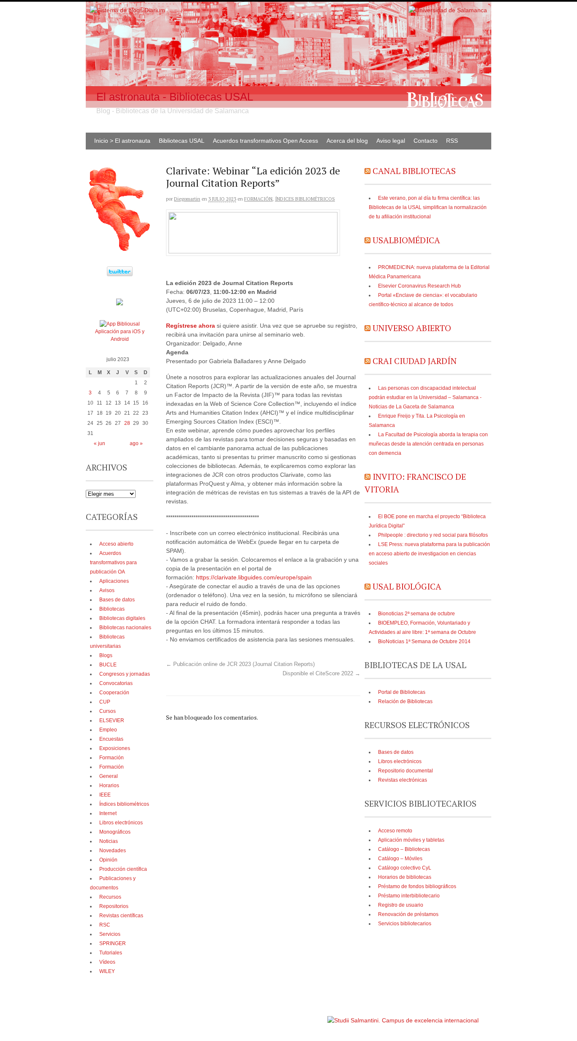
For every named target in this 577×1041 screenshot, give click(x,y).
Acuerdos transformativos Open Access (265, 140)
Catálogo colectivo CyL (404, 868)
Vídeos (107, 962)
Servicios (109, 934)
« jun (99, 443)
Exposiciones (114, 748)
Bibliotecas (112, 609)
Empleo (108, 730)
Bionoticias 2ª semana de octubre (416, 614)
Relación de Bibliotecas (405, 701)
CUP (104, 702)
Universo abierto (412, 328)
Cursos (107, 711)
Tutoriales (110, 953)
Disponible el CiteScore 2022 (321, 674)
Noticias (108, 841)
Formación (258, 199)
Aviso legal (390, 140)
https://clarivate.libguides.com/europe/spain (254, 577)
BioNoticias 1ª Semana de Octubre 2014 (424, 641)
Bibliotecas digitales (122, 618)
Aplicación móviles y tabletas (411, 840)
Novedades (112, 850)
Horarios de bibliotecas (404, 877)
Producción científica (123, 869)
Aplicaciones (114, 581)
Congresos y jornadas (124, 674)
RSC (104, 925)
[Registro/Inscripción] (253, 251)
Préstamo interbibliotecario (409, 896)
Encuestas (111, 739)
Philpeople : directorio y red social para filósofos (433, 535)
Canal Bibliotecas (414, 171)
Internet (108, 813)
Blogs (105, 655)
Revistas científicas (121, 916)
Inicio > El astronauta (122, 140)
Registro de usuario (400, 905)
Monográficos (115, 832)
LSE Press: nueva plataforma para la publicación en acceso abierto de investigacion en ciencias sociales (429, 553)
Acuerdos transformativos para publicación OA (113, 562)
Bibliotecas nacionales (125, 628)
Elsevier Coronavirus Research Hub (419, 286)
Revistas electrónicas (402, 780)
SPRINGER (112, 943)
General (108, 776)
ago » (136, 443)
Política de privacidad (300, 1016)
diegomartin (187, 199)
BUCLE (108, 665)
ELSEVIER (111, 720)
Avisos (106, 590)
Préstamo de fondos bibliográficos (417, 886)
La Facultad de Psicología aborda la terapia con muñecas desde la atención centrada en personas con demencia (428, 444)
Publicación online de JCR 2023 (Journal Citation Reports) (240, 664)
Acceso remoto (395, 831)
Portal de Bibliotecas (401, 692)
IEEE (105, 795)
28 (127, 423)
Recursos (110, 897)
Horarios (109, 785)
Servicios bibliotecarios (404, 924)
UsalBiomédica (406, 240)
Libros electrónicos (400, 761)
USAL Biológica (407, 586)
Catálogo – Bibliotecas (404, 849)
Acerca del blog (347, 140)
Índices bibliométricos (305, 199)
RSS (452, 140)
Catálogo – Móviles (400, 859)
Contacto (426, 140)
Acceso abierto (116, 544)
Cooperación (114, 693)
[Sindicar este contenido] (367, 171)
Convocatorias (116, 683)
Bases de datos (396, 752)
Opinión (108, 860)
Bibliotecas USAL (181, 140)
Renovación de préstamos (408, 914)
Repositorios (113, 906)
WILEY (107, 971)
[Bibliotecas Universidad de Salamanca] (119, 304)
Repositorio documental (405, 771)
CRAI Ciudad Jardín (415, 361)
